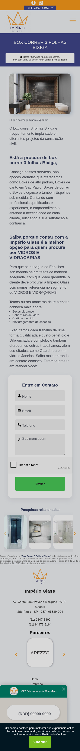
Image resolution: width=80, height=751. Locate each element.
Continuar (40, 742)
